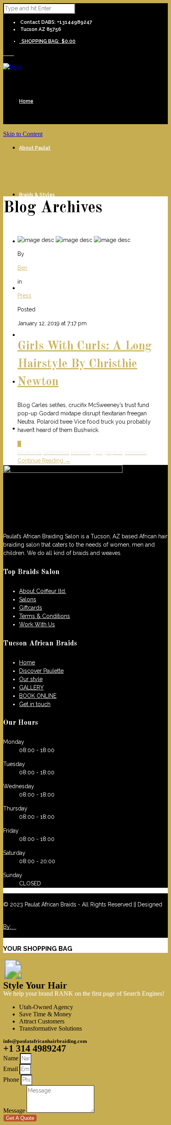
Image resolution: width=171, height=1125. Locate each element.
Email (11, 1068)
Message (15, 1110)
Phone (12, 1079)
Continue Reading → (43, 460)
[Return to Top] (13, 976)
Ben (22, 268)
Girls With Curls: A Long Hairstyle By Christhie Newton (84, 364)
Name (11, 1058)
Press (24, 295)
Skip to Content (23, 134)
